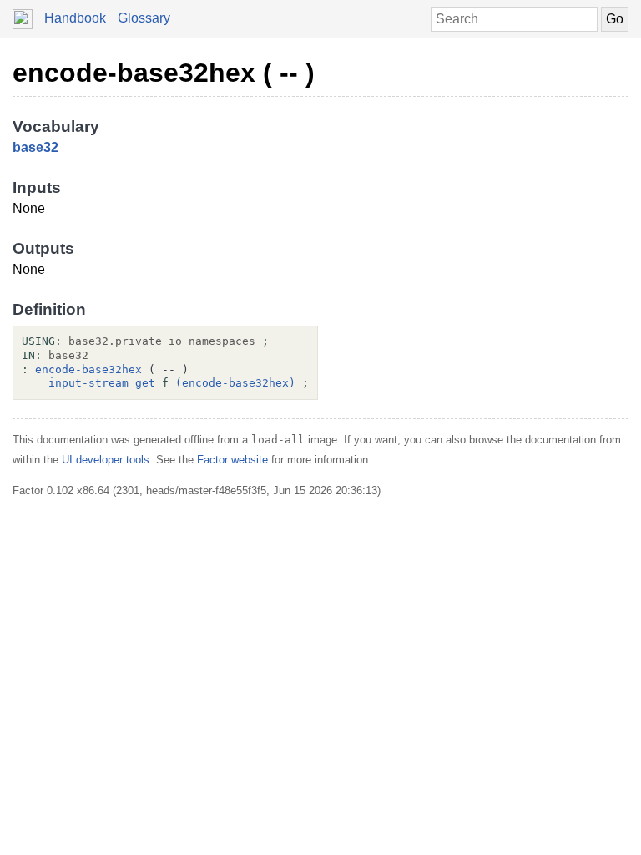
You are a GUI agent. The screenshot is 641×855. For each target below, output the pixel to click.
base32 (35, 147)
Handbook (75, 18)
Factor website (232, 459)
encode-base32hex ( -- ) (164, 73)
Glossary (144, 18)
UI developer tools (105, 459)
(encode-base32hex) (235, 383)
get (145, 383)
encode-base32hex (88, 369)
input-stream (88, 383)
